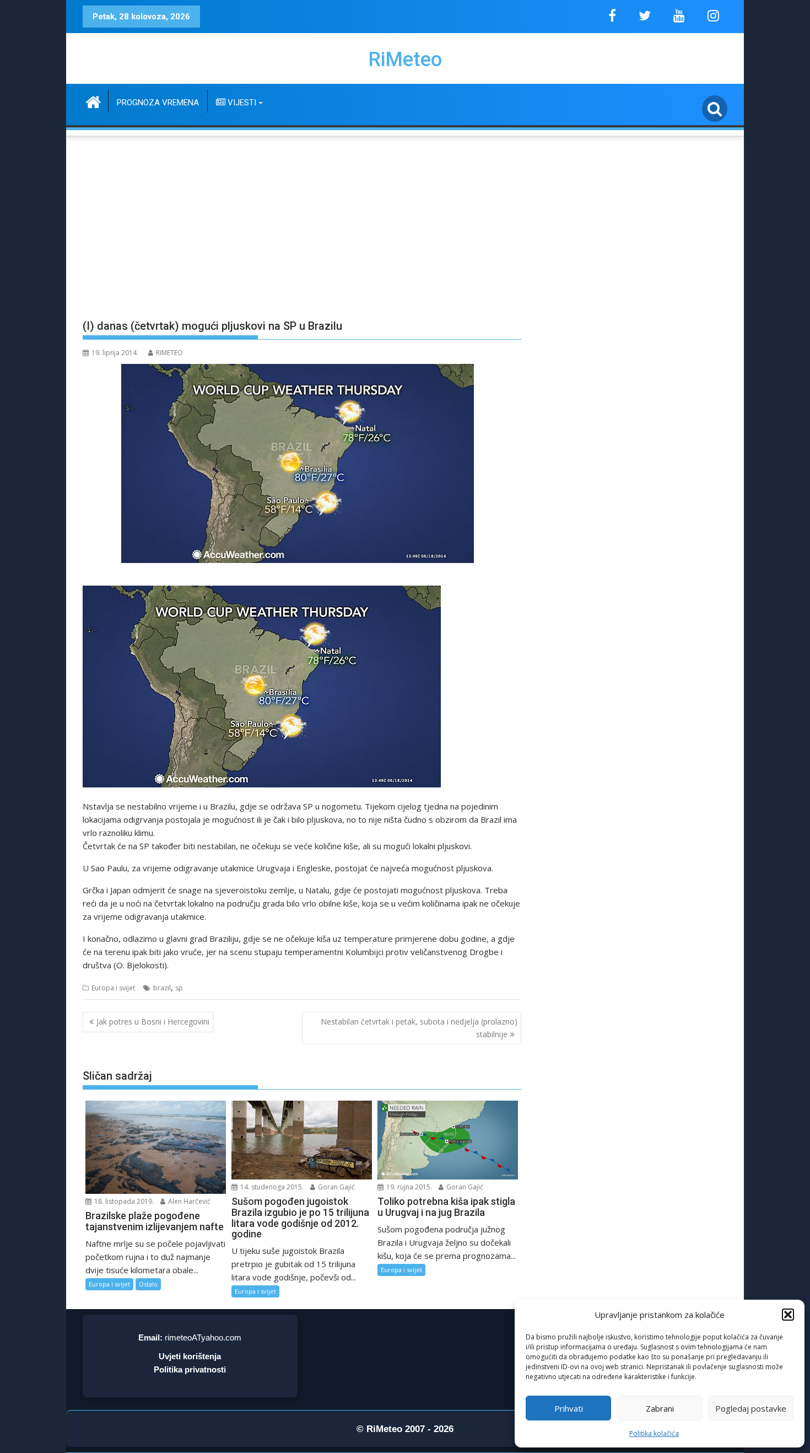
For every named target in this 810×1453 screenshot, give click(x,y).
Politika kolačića (654, 1433)
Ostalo (148, 1284)
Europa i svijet (113, 988)
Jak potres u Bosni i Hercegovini (152, 1021)
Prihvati (568, 1408)
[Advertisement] (405, 221)
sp (179, 988)
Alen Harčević (188, 1201)
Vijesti (240, 103)
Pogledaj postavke (750, 1408)
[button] (787, 1314)
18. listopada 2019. (123, 1201)
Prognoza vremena (158, 103)
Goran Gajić (335, 1187)
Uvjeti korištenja (190, 1356)
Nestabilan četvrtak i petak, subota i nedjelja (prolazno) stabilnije (419, 1027)
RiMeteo (405, 59)
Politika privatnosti (190, 1369)
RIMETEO (169, 352)
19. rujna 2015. (408, 1187)
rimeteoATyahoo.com (203, 1337)
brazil (162, 988)
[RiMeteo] (93, 101)
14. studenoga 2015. (271, 1187)
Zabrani (660, 1408)
